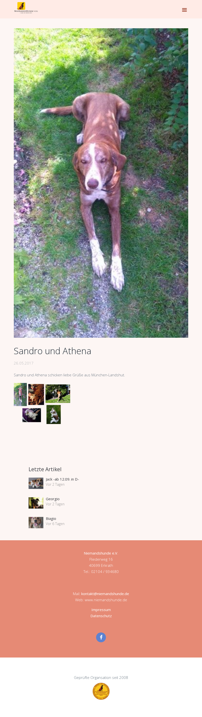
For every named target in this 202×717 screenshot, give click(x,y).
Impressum (101, 609)
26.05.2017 (24, 363)
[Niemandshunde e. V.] (26, 7)
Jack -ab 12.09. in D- (62, 479)
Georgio (53, 498)
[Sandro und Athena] (101, 183)
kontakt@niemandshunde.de (105, 593)
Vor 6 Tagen (55, 523)
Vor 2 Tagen (55, 484)
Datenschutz (101, 615)
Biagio (51, 518)
